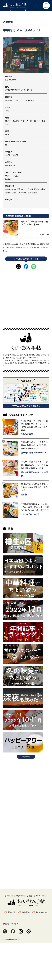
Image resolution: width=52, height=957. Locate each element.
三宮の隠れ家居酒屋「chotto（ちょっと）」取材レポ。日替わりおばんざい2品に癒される (35, 507)
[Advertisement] (26, 297)
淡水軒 (24, 494)
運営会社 (6, 924)
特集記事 (26, 912)
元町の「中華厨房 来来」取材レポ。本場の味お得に (34, 223)
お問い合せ (14, 924)
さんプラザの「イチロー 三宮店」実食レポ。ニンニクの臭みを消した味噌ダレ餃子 (34, 465)
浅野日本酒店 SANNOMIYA (33, 452)
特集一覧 (26, 756)
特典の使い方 (42, 912)
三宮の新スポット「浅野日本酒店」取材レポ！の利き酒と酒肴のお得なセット (34, 445)
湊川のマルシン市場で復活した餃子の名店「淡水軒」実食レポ (34, 487)
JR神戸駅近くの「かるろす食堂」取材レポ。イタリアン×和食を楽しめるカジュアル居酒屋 (34, 425)
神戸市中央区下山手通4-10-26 (19, 90)
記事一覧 (12, 912)
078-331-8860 (10, 79)
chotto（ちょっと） (30, 514)
